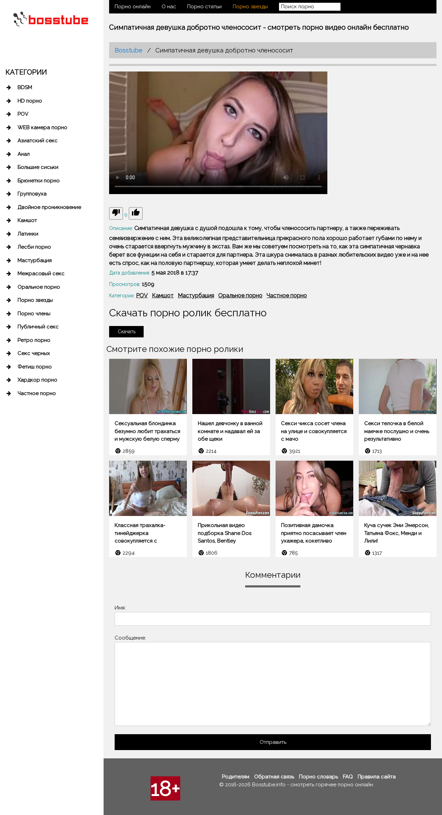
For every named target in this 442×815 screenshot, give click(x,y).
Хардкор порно (37, 380)
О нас (169, 6)
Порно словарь (318, 777)
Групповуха (32, 194)
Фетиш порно (35, 367)
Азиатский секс (38, 140)
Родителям (235, 777)
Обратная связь (274, 777)
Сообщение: (130, 638)
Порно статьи (204, 6)
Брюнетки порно (39, 181)
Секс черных (34, 353)
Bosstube (129, 50)
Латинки (28, 234)
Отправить (273, 742)
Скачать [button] (126, 331)
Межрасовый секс (41, 273)
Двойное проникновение (49, 207)
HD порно (30, 101)
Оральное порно (39, 287)
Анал (24, 154)
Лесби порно (34, 247)
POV (23, 114)
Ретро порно (34, 340)
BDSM (25, 87)
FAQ (348, 777)
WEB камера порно (42, 127)
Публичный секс (38, 327)
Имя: (120, 608)
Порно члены (34, 313)
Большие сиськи (38, 167)
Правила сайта (377, 777)
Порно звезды (35, 300)
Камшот (27, 220)
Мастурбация (35, 260)
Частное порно (37, 393)
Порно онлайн (133, 6)
